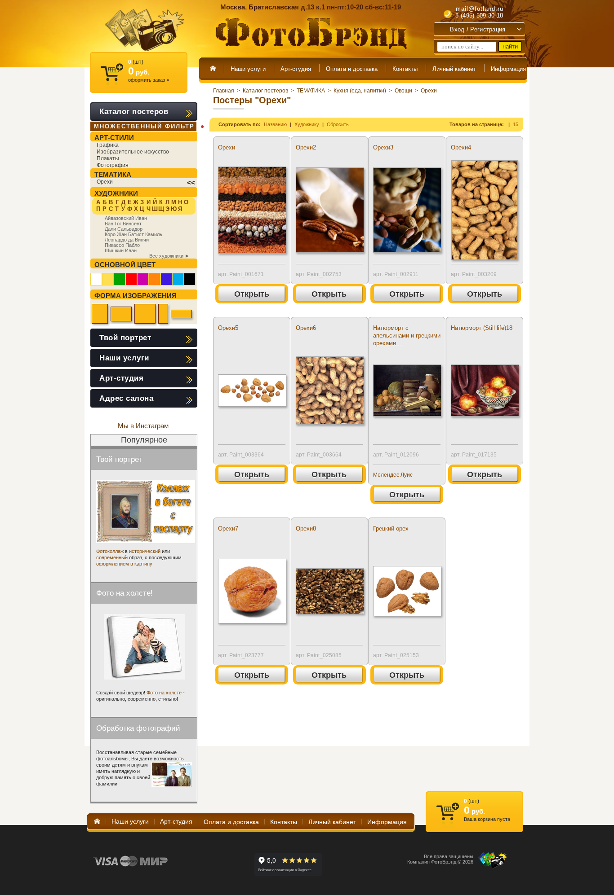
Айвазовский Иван (126, 218)
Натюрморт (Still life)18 (481, 328)
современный (112, 557)
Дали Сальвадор (123, 229)
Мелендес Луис (393, 475)
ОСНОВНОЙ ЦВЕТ (125, 264)
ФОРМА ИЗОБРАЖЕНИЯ (135, 295)
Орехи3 (383, 147)
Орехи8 (306, 528)
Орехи (429, 91)
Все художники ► (169, 256)
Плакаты (108, 158)
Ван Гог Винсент (123, 223)
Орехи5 (228, 328)
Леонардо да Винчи (127, 239)
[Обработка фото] (171, 775)
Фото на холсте (164, 692)
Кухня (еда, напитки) (360, 91)
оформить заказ (148, 80)
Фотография (113, 165)
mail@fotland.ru (479, 8)
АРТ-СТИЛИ (114, 137)
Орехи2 (306, 147)
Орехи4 (461, 147)
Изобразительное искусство (133, 152)
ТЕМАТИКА (311, 91)
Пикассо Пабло (122, 245)
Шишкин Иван (121, 250)
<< (191, 182)
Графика (108, 145)
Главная (223, 91)
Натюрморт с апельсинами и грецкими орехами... (406, 336)
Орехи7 (228, 528)
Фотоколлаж (110, 551)
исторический (144, 551)
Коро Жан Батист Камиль (133, 234)
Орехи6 (306, 328)
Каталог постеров (265, 91)
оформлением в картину (124, 563)
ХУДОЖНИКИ (116, 193)
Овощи (403, 91)
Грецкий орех (391, 528)
